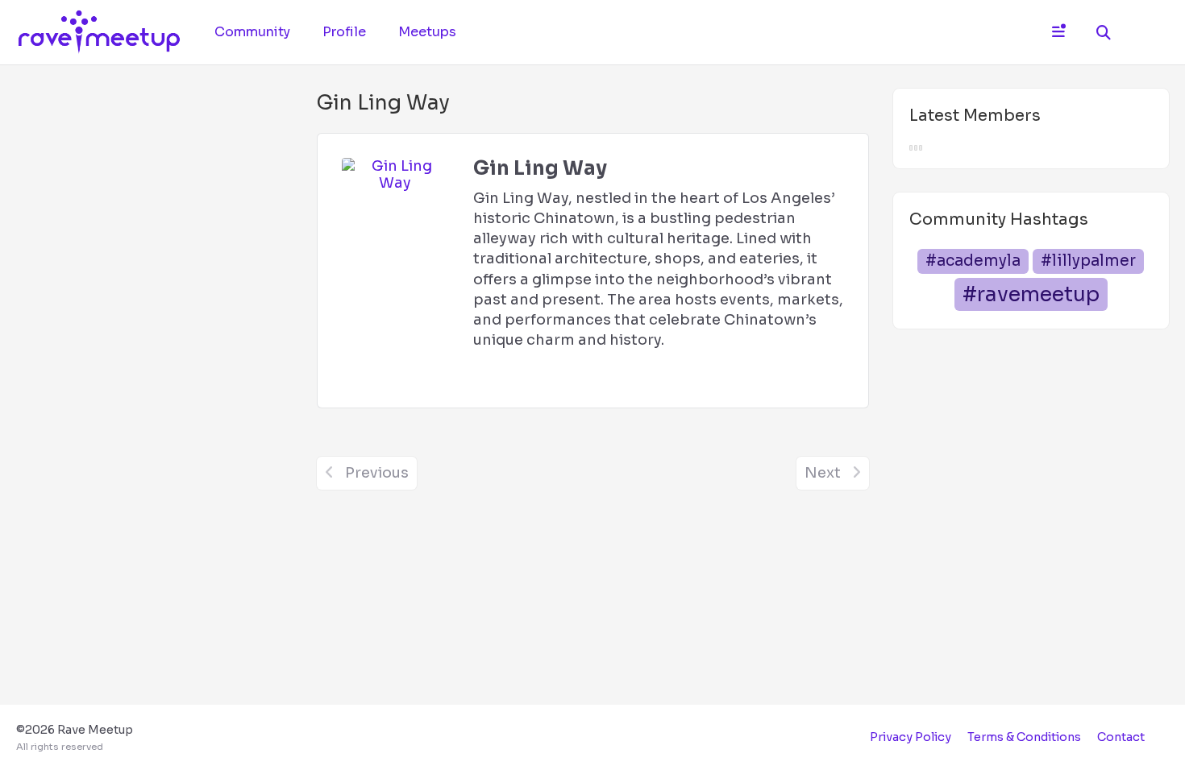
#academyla (973, 260)
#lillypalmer (1088, 260)
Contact (1121, 737)
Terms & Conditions (1024, 737)
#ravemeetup (1031, 294)
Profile (344, 31)
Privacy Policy (910, 737)
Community (252, 31)
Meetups (427, 31)
